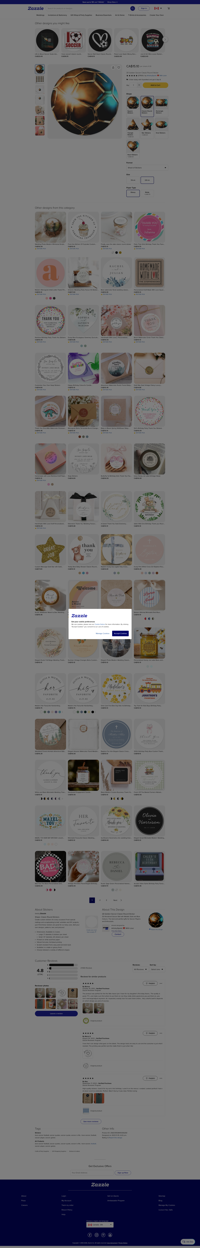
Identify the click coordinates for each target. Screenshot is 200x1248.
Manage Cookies (102, 633)
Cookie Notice (100, 624)
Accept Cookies (120, 633)
